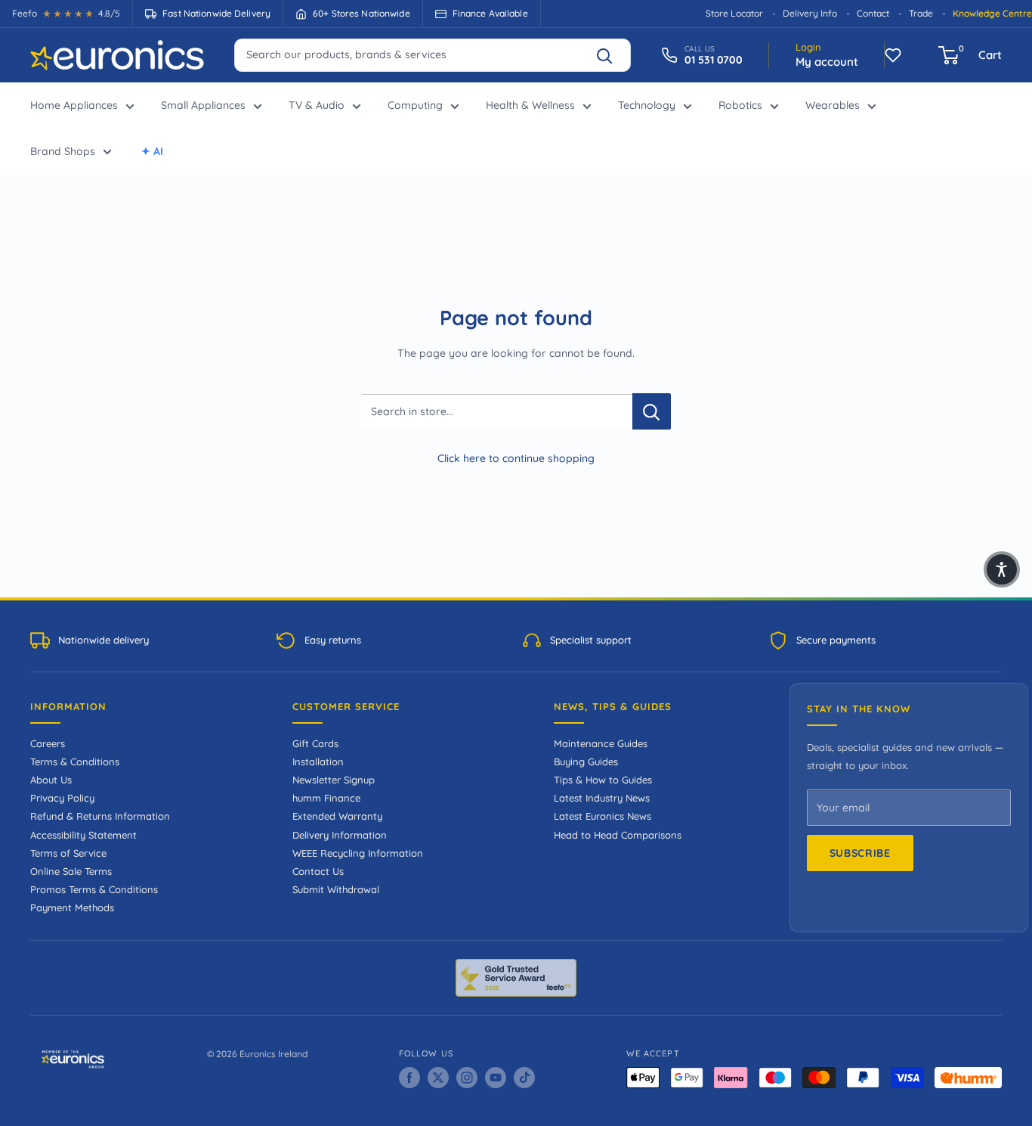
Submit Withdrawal (335, 889)
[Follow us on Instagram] (466, 1077)
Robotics (740, 105)
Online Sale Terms (71, 871)
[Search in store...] (651, 411)
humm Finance (326, 798)
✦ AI (152, 151)
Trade (921, 13)
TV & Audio (317, 105)
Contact (873, 13)
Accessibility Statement (83, 835)
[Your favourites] (893, 55)
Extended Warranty (337, 816)
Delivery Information (339, 835)
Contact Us (318, 871)
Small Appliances (203, 105)
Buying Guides (586, 761)
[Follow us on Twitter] (438, 1077)
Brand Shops (62, 151)
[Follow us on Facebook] (409, 1077)
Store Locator (734, 13)
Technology (646, 105)
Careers (47, 743)
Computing (415, 105)
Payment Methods (72, 907)
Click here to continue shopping (516, 458)
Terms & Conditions (74, 761)
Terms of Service (68, 853)
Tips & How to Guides (603, 780)
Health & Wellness (530, 105)
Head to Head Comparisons (617, 835)
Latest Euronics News (602, 816)
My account (827, 61)
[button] (1002, 569)
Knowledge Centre (992, 13)
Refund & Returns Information (100, 816)
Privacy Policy (62, 798)
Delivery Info (810, 13)
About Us (51, 780)
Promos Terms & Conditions (94, 889)
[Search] (611, 55)
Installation (318, 761)
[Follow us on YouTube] (495, 1077)
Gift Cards (315, 743)
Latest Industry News (602, 798)
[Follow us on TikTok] (524, 1077)
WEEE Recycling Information (357, 853)
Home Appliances (74, 105)
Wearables (832, 105)
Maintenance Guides (600, 743)
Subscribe (860, 853)
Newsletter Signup (333, 780)
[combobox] (432, 54)
